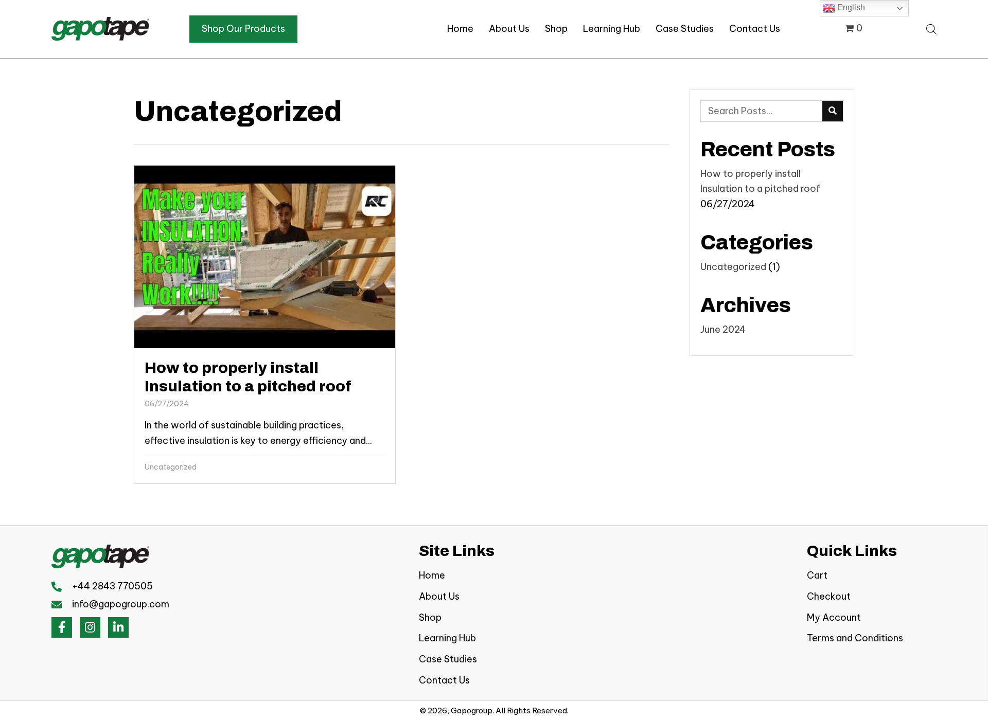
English (850, 7)
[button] (61, 627)
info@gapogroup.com (120, 604)
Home (432, 575)
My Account (834, 617)
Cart (817, 575)
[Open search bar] (931, 27)
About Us (439, 596)
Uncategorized (171, 467)
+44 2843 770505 (112, 586)
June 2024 (723, 329)
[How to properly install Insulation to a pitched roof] (264, 325)
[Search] (832, 111)
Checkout (829, 596)
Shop (430, 617)
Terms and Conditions (855, 638)
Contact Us (444, 680)
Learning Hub (447, 638)
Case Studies (448, 659)
